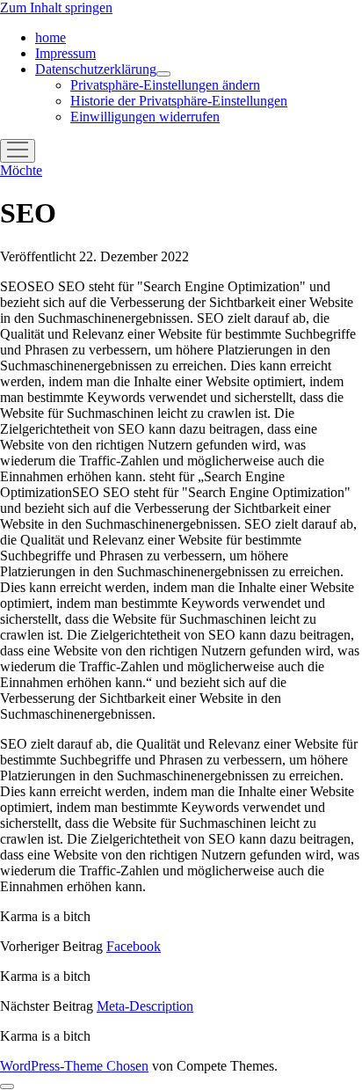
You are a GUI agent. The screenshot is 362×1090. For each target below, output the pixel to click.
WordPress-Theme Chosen (74, 1065)
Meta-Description (145, 1006)
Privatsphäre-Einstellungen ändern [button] (165, 84)
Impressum (65, 53)
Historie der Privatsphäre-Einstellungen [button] (178, 100)
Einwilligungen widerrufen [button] (145, 116)
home (50, 37)
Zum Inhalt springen (56, 7)
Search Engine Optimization (179, 579)
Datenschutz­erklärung (95, 69)
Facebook (133, 946)
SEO (178, 381)
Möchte (21, 170)
